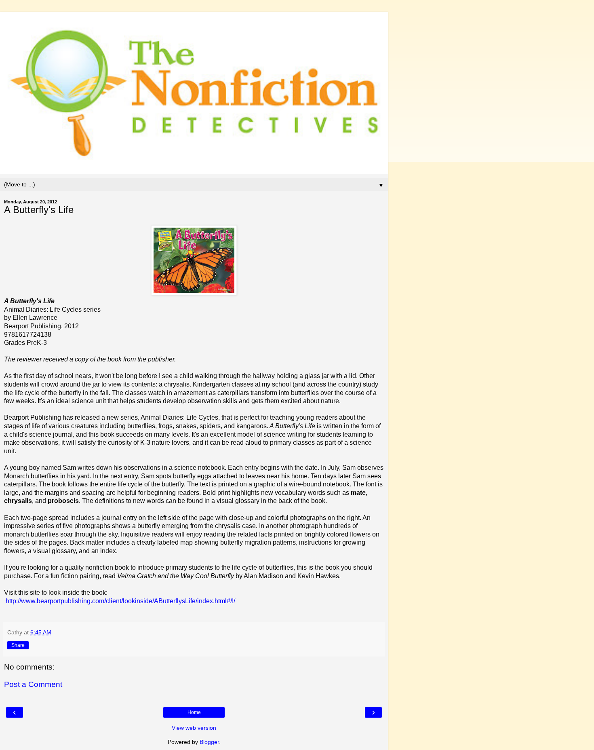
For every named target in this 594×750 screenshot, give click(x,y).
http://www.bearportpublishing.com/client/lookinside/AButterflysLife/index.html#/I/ (120, 601)
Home (194, 712)
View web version (194, 728)
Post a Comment (33, 684)
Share (18, 645)
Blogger (209, 742)
